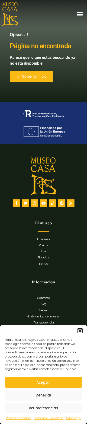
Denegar (43, 395)
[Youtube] (43, 203)
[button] (80, 330)
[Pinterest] (61, 203)
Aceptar (43, 382)
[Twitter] (25, 203)
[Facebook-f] (16, 203)
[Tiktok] (52, 203)
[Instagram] (34, 203)
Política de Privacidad (48, 418)
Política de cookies (19, 418)
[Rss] (70, 203)
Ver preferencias (43, 408)
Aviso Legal (73, 418)
